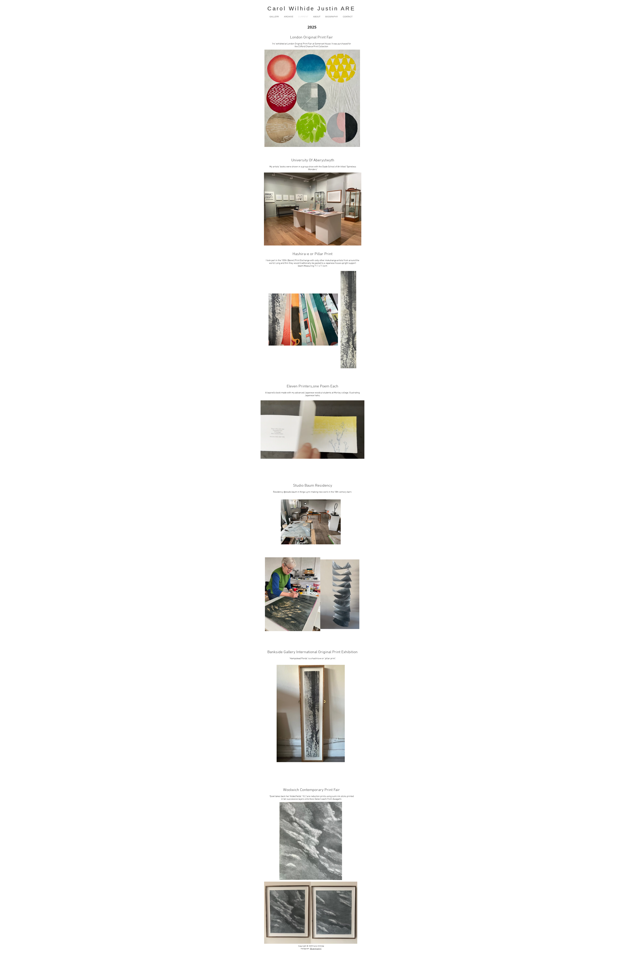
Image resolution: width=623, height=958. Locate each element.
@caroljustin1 (316, 949)
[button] (288, 16)
